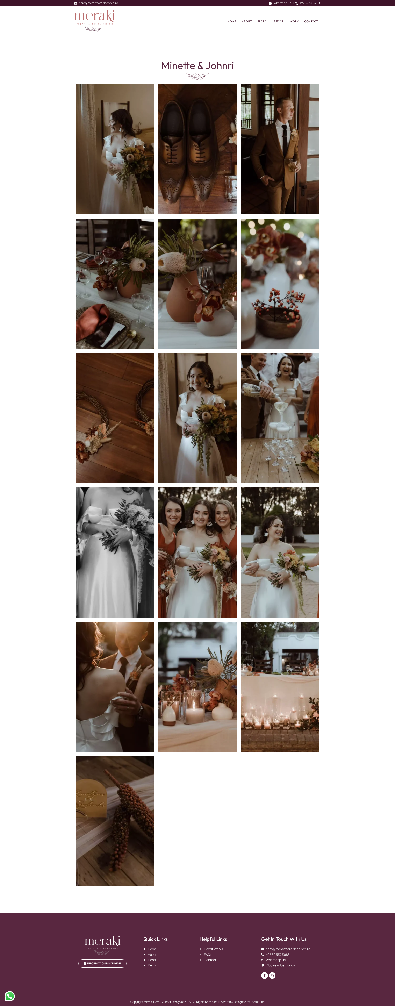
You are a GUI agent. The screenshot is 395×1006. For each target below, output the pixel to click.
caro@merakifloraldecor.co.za (97, 3)
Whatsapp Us (281, 3)
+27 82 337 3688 (309, 3)
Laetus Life (257, 1002)
